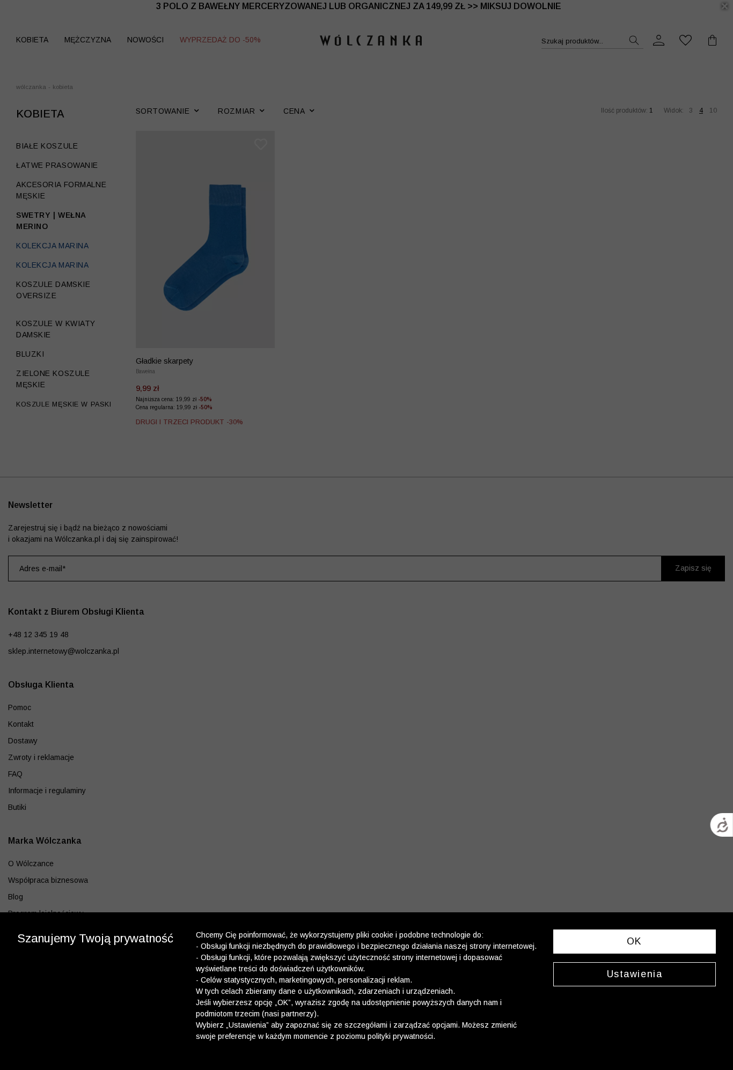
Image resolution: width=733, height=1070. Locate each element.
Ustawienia (635, 974)
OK (634, 941)
